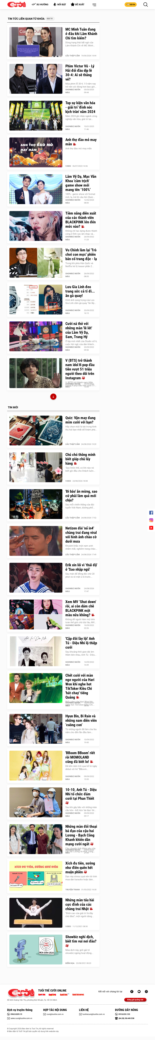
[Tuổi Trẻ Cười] (146, 991)
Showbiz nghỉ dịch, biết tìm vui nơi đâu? (80, 939)
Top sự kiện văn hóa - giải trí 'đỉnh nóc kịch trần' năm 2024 (80, 107)
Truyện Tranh (72, 889)
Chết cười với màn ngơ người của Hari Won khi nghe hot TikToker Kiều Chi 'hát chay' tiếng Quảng (79, 686)
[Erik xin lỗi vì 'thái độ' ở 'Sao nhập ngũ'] (35, 578)
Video (68, 166)
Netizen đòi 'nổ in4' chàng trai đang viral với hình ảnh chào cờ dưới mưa (81, 535)
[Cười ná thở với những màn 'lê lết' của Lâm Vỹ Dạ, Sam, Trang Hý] (35, 336)
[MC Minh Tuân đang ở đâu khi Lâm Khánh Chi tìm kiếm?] (35, 42)
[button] (93, 5)
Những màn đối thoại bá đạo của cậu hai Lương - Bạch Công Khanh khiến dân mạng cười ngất (81, 835)
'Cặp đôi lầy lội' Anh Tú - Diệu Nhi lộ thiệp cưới (81, 643)
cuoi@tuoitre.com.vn (55, 1014)
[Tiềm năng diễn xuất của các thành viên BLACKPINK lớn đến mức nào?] (35, 226)
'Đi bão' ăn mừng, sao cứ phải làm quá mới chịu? (81, 495)
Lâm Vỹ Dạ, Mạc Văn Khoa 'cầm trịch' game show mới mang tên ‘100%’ (80, 183)
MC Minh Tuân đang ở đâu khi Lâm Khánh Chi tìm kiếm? (81, 33)
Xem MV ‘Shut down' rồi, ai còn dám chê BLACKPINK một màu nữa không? (80, 608)
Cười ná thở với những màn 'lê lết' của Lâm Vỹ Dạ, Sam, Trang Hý (78, 330)
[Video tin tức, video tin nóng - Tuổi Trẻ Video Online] (66, 994)
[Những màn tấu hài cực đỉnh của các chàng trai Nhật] (35, 913)
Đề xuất (79, 4)
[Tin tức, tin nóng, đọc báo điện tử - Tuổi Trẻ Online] (42, 994)
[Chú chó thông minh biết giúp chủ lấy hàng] (35, 467)
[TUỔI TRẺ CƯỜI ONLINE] (21, 994)
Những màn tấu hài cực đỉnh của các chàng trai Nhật (79, 904)
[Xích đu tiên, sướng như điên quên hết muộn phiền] (35, 876)
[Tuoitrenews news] (78, 994)
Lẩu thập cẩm (72, 56)
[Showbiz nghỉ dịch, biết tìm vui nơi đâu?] (35, 950)
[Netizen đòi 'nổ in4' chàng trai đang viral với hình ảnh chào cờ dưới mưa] (35, 541)
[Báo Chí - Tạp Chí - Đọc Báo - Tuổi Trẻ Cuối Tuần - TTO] (53, 994)
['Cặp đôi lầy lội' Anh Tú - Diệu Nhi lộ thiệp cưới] (35, 651)
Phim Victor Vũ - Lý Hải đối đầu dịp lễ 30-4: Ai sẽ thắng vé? (79, 72)
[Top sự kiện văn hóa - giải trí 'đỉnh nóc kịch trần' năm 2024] (35, 116)
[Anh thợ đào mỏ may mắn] (35, 152)
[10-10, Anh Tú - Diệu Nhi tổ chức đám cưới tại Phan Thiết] (35, 802)
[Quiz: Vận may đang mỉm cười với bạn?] (35, 431)
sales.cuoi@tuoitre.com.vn (21, 1018)
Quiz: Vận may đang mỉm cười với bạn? (80, 420)
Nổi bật (61, 4)
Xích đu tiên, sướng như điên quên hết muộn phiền (80, 867)
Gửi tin (132, 4)
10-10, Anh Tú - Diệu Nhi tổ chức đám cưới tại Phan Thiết (81, 794)
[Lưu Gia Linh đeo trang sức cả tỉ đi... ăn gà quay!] (35, 300)
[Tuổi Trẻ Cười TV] (139, 991)
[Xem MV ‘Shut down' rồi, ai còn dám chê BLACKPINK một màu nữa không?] (35, 615)
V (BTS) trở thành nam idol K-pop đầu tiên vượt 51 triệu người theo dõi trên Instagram (79, 369)
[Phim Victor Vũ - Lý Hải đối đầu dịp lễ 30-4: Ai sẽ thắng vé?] (35, 79)
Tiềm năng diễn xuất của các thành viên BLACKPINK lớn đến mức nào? (80, 220)
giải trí (50, 19)
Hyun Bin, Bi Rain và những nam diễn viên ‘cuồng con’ (81, 720)
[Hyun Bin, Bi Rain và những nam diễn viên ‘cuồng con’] (35, 729)
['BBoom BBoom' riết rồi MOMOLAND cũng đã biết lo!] (35, 766)
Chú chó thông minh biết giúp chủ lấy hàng (80, 459)
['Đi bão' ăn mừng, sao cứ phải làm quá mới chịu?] (35, 504)
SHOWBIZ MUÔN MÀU (72, 91)
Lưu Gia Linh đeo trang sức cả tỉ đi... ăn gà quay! (80, 291)
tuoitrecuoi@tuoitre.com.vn (93, 1014)
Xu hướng (42, 4)
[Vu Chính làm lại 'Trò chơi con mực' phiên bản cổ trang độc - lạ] (35, 263)
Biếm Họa (69, 963)
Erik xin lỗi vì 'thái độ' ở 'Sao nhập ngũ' (81, 567)
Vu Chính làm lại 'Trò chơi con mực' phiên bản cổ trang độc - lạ (81, 254)
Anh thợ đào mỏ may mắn (81, 141)
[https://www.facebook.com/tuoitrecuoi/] (131, 991)
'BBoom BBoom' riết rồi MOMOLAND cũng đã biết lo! (80, 757)
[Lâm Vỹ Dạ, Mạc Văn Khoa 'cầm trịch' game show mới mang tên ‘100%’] (35, 189)
